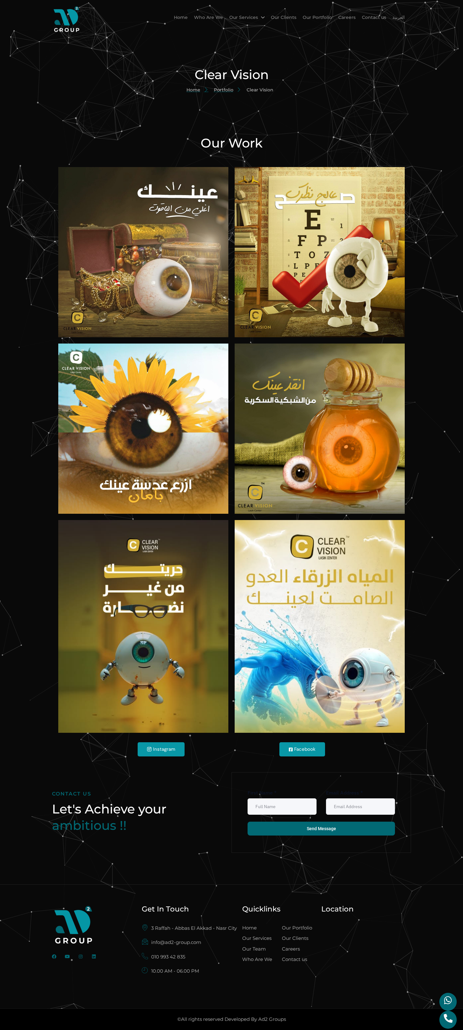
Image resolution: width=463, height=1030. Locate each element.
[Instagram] (80, 956)
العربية (398, 17)
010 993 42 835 (168, 957)
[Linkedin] (94, 956)
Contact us (374, 17)
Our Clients (283, 17)
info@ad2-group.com (176, 942)
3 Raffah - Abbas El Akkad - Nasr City (194, 928)
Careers (347, 17)
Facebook (305, 749)
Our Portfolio (317, 17)
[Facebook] (54, 956)
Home (181, 17)
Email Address (344, 793)
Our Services (243, 17)
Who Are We (208, 17)
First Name (262, 793)
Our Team (254, 949)
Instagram (164, 749)
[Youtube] (67, 956)
